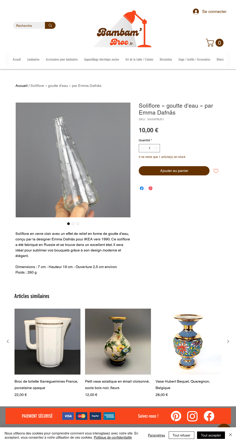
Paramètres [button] (156, 435)
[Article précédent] (8, 341)
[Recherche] (50, 25)
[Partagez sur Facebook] (142, 188)
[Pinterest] (176, 416)
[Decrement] (142, 148)
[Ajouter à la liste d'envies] (216, 170)
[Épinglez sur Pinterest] (150, 188)
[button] (215, 43)
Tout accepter (211, 435)
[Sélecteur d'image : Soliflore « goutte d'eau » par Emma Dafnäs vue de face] (68, 223)
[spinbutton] (149, 148)
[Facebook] (209, 416)
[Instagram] (192, 416)
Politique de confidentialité (113, 437)
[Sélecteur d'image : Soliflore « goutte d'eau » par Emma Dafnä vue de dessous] (73, 223)
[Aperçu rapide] (47, 342)
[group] (118, 353)
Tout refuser (181, 435)
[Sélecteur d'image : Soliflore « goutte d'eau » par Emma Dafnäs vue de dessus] (77, 223)
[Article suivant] (228, 341)
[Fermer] (230, 435)
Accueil (21, 85)
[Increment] (156, 148)
